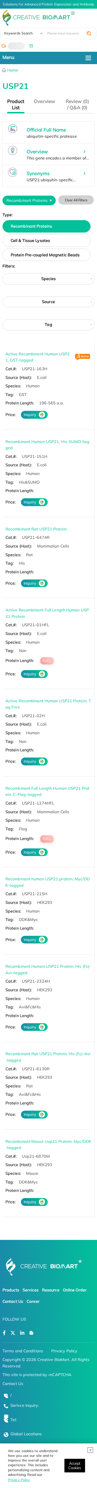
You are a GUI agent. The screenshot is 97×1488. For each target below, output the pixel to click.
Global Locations (26, 1433)
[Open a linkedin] (22, 1333)
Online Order (75, 1289)
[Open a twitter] (12, 1333)
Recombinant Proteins (31, 226)
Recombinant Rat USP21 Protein (36, 528)
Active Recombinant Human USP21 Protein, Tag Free (48, 704)
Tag (48, 324)
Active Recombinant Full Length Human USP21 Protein (47, 613)
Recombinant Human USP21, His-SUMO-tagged (47, 444)
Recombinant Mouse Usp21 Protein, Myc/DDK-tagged (48, 1144)
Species (48, 278)
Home (12, 70)
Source (48, 301)
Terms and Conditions (22, 1350)
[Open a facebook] (4, 1333)
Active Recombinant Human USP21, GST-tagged (37, 357)
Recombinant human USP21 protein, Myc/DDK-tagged (47, 882)
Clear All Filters (76, 200)
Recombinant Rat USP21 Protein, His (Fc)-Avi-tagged (48, 1057)
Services (31, 1289)
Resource (50, 1289)
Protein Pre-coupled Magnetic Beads (45, 254)
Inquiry (30, 414)
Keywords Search (18, 33)
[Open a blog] (31, 1333)
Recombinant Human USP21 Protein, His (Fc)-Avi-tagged (48, 969)
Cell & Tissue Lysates (30, 240)
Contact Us (12, 1301)
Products (10, 1289)
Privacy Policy (19, 1480)
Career (33, 1301)
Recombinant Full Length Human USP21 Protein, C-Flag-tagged (47, 791)
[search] (89, 33)
